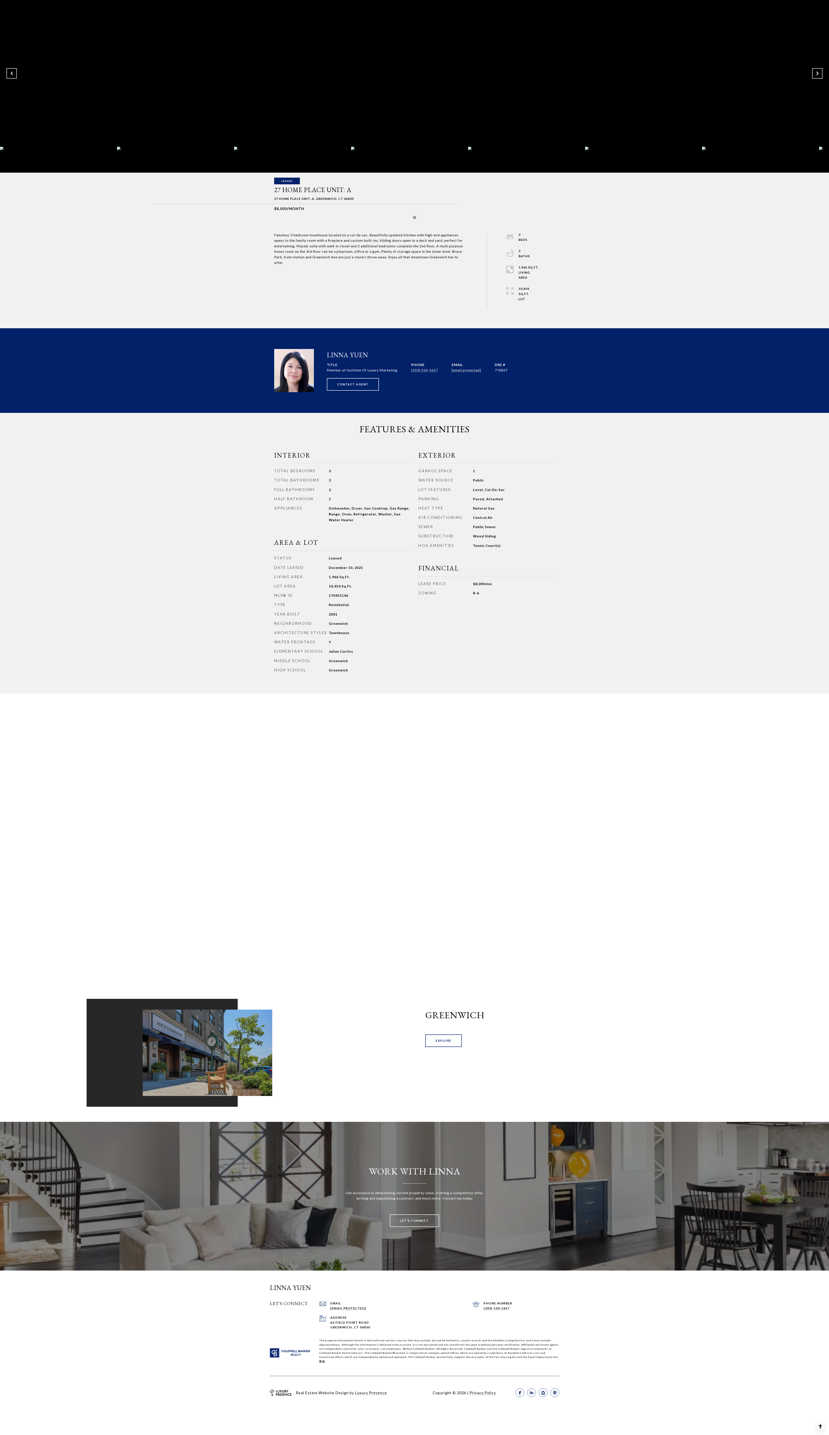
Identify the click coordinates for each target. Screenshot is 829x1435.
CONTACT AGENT (353, 384)
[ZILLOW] (543, 1392)
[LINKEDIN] (531, 1392)
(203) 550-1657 (424, 370)
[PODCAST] (555, 1392)
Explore (443, 1040)
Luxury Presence (371, 1392)
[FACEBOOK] (520, 1392)
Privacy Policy (483, 1392)
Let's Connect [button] (414, 1220)
